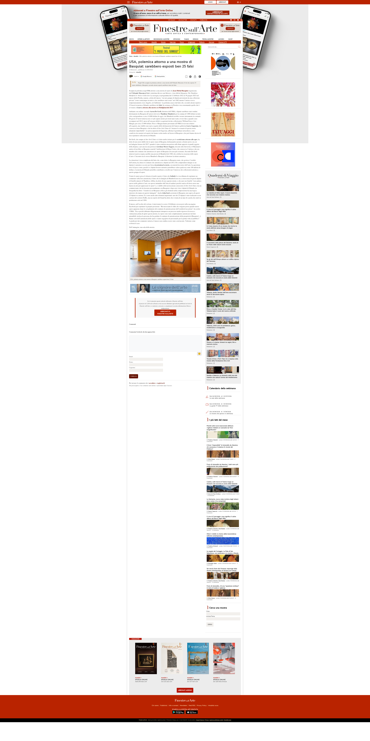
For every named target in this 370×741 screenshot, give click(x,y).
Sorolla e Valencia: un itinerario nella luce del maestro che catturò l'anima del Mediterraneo (222, 376)
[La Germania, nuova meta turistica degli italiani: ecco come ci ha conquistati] (223, 506)
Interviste (173, 42)
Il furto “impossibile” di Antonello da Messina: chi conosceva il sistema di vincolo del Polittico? (222, 447)
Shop (230, 39)
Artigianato (191, 42)
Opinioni (176, 39)
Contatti (193, 20)
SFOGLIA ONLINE (141, 680)
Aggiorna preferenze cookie (216, 720)
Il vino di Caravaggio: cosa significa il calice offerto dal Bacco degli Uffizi (221, 210)
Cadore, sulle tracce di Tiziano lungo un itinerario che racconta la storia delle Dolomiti (222, 277)
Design (195, 39)
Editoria (201, 42)
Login (210, 2)
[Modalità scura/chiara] (199, 77)
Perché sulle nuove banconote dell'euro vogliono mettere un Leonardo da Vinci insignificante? (220, 428)
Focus (182, 42)
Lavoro (221, 39)
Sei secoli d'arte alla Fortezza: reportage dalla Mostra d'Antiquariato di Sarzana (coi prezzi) (222, 570)
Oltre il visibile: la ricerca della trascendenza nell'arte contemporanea (221, 535)
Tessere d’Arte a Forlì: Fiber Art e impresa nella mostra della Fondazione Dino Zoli (222, 360)
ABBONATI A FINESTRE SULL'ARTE (165, 313)
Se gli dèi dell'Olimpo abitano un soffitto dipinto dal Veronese (223, 260)
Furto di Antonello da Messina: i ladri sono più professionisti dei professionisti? (222, 465)
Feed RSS (192, 705)
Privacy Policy (201, 705)
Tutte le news (143, 42)
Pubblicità (203, 20)
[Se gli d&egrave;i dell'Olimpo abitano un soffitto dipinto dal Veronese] (223, 254)
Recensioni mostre (161, 39)
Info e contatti (173, 705)
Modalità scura (213, 705)
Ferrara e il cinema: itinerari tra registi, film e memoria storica (221, 343)
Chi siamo (171, 20)
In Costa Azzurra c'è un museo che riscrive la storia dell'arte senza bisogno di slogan (222, 227)
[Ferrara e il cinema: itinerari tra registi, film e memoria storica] (223, 337)
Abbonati (222, 2)
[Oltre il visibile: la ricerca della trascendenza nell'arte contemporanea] (223, 541)
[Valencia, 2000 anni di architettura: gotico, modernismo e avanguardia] (223, 320)
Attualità (154, 42)
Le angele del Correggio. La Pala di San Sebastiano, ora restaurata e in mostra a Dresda (222, 552)
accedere (152, 383)
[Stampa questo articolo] (190, 77)
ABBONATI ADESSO (185, 690)
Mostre (163, 42)
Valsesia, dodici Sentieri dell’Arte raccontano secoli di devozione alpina (222, 293)
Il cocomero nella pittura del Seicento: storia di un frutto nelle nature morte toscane (222, 244)
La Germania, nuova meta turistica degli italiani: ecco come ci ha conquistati (223, 500)
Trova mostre (207, 39)
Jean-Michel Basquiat (180, 90)
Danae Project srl (200, 720)
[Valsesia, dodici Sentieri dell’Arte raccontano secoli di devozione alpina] (223, 287)
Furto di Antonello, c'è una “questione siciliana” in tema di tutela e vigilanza (223, 587)
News (131, 39)
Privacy (207, 720)
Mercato (211, 42)
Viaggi (186, 39)
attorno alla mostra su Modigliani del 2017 (158, 107)
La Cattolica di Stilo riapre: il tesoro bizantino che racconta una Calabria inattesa (222, 194)
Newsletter (182, 20)
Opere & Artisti (143, 39)
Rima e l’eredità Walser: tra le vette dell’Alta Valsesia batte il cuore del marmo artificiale (221, 310)
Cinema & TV (223, 42)
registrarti (161, 383)
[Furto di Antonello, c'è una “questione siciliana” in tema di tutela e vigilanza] (223, 593)
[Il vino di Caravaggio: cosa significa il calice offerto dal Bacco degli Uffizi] (223, 204)
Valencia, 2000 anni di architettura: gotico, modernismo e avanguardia (221, 327)
